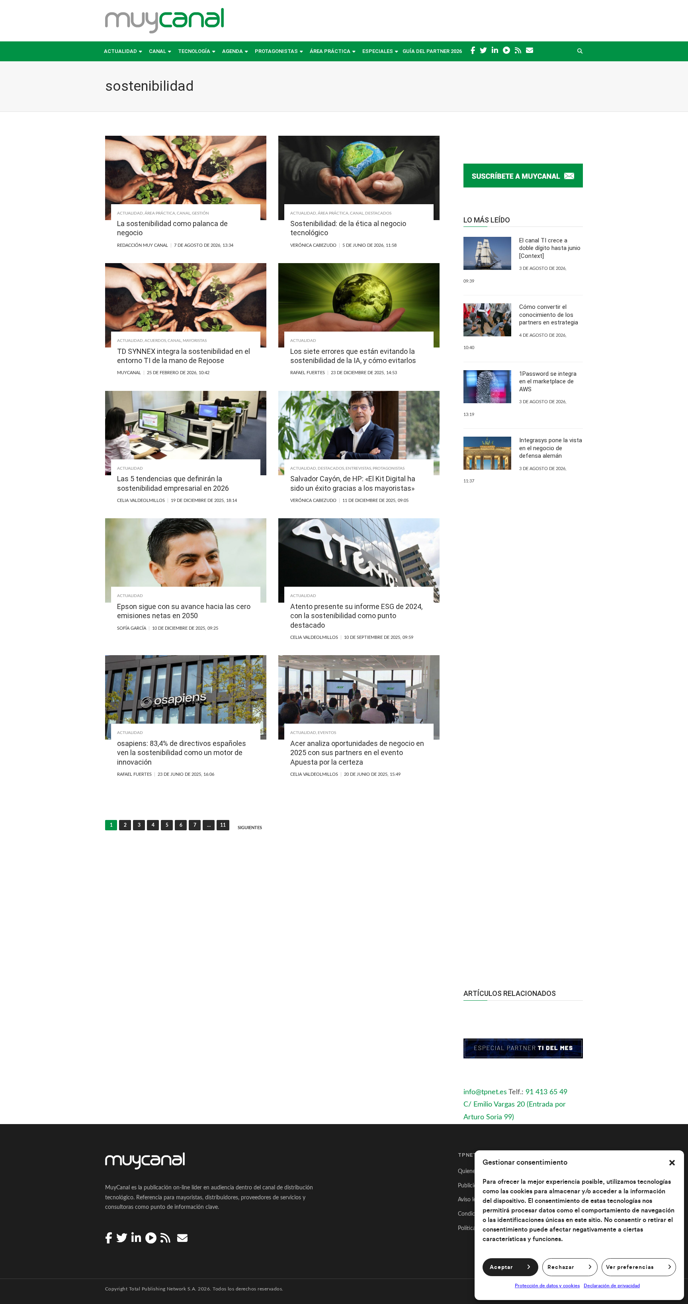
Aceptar (501, 1267)
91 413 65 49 (546, 1092)
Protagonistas (276, 51)
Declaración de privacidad (612, 1285)
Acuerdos (155, 341)
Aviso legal (470, 1199)
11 (223, 825)
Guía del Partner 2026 (432, 51)
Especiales (377, 51)
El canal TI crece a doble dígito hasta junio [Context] (549, 248)
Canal (157, 51)
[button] (672, 1163)
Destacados (378, 213)
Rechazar (560, 1267)
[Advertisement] (523, 822)
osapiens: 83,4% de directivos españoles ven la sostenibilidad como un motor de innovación (181, 752)
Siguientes (250, 828)
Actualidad (120, 51)
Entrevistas (358, 468)
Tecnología (194, 51)
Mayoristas (195, 341)
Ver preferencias (630, 1267)
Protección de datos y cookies (547, 1285)
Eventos (327, 733)
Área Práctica (330, 51)
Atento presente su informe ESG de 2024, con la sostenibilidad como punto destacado (356, 615)
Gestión (200, 213)
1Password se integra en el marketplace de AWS (548, 381)
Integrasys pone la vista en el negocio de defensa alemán (550, 448)
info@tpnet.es (485, 1092)
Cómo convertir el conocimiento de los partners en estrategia (548, 314)
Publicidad (470, 1186)
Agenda (232, 51)
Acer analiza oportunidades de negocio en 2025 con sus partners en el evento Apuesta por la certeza (357, 752)
